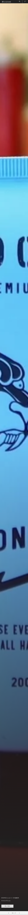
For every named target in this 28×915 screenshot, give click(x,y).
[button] (8, 913)
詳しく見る (7, 906)
